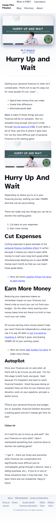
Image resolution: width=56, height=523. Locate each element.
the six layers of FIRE (24, 127)
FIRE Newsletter (21, 498)
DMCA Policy (42, 504)
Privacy (15, 503)
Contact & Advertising (39, 498)
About (40, 8)
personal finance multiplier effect (22, 248)
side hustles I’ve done (37, 350)
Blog (19, 8)
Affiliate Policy (51, 504)
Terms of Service (6, 504)
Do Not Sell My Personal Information (28, 504)
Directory (29, 8)
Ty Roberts (29, 50)
